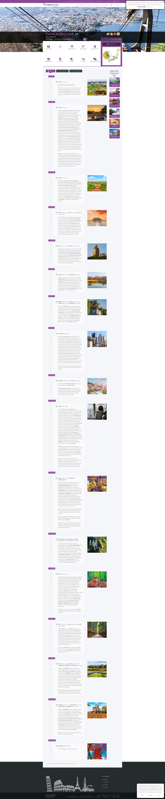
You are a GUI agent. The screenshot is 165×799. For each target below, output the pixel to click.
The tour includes (76, 71)
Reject (142, 795)
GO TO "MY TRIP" (80, 1)
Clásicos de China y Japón (60, 34)
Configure (150, 795)
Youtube (106, 787)
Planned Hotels (63, 71)
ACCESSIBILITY (98, 796)
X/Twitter (106, 784)
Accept (158, 795)
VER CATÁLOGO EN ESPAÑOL (71, 1)
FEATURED (96, 5)
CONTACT (106, 5)
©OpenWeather (72, 763)
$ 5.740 (116, 39)
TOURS (109, 795)
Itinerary (51, 71)
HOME (99, 795)
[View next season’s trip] (72, 39)
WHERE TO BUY (90, 5)
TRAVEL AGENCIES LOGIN (99, 1)
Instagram (106, 782)
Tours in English (107, 1)
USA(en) (116, 1)
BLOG (86, 1)
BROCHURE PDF (83, 5)
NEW (78, 5)
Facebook (106, 779)
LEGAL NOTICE (82, 796)
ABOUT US (101, 5)
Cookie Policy (159, 792)
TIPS (114, 795)
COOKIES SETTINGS (115, 796)
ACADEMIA (91, 1)
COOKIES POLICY (106, 796)
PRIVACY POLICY (90, 796)
